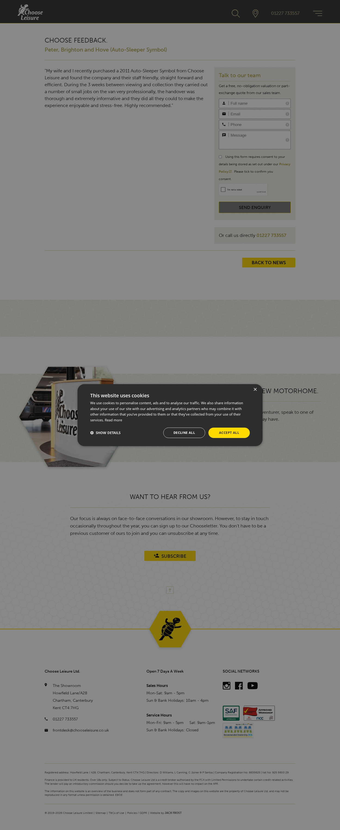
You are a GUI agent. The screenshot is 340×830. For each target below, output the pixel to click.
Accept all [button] (229, 432)
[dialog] (170, 415)
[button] (105, 433)
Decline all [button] (184, 432)
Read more (113, 420)
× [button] (255, 389)
